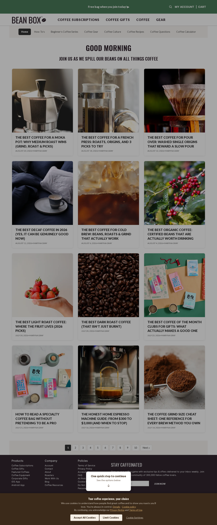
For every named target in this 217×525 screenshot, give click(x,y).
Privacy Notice (117, 510)
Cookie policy (129, 506)
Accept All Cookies (85, 517)
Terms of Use (135, 510)
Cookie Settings (134, 517)
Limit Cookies (111, 517)
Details (116, 506)
